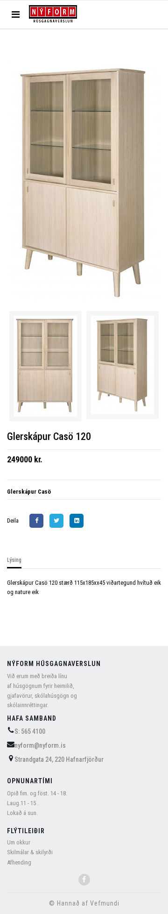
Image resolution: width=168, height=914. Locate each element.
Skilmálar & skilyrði (30, 852)
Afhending (19, 862)
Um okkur (18, 842)
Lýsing (14, 560)
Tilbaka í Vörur (40, 53)
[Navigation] (16, 14)
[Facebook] (38, 520)
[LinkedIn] (79, 520)
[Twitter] (58, 520)
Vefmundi (104, 903)
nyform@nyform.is (40, 745)
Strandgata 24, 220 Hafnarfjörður (59, 759)
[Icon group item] (84, 880)
